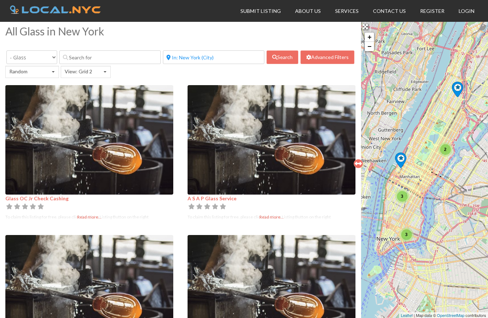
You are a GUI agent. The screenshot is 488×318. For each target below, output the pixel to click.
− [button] (370, 46)
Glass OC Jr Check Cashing (37, 198)
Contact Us (389, 11)
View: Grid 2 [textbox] (78, 71)
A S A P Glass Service (212, 198)
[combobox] (32, 72)
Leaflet (407, 315)
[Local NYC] (55, 12)
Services (347, 11)
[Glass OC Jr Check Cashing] (457, 89)
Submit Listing (260, 11)
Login (466, 11)
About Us (308, 11)
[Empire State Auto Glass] (401, 160)
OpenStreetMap (450, 315)
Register (432, 11)
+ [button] (370, 37)
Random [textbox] (18, 71)
